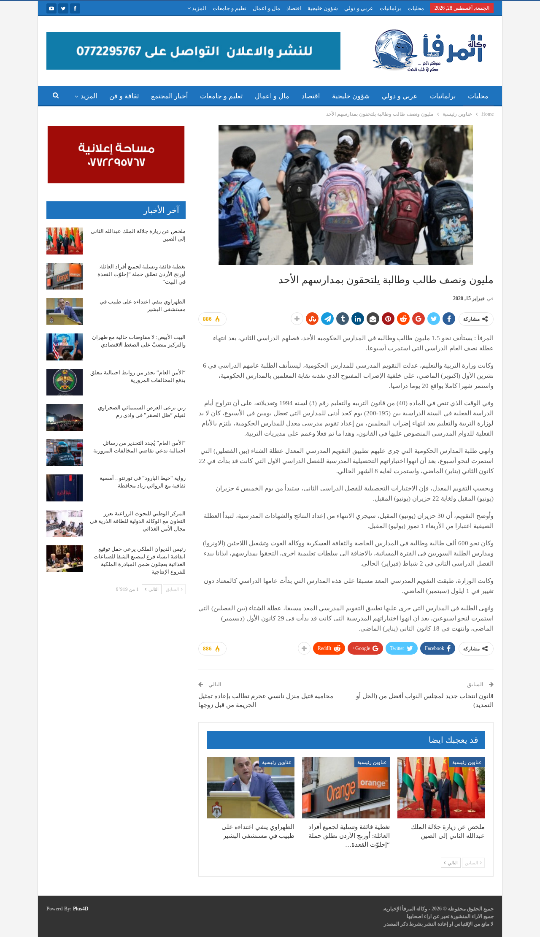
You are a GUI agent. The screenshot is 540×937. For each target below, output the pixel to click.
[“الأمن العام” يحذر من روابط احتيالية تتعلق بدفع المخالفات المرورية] (64, 382)
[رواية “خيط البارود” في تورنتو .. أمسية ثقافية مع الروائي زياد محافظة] (64, 487)
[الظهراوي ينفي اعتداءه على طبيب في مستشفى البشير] (250, 787)
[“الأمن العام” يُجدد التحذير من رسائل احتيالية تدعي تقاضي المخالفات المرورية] (64, 452)
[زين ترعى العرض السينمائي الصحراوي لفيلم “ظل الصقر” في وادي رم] (64, 417)
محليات (416, 8)
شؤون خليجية (323, 8)
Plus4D (81, 909)
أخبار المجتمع (169, 96)
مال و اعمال (266, 8)
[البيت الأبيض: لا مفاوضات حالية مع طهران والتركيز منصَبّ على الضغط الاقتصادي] (64, 346)
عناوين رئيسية (467, 762)
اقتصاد (293, 8)
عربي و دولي (358, 8)
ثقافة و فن (124, 96)
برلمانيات (390, 8)
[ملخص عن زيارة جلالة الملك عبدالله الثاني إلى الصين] (441, 787)
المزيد (198, 8)
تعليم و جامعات (229, 8)
